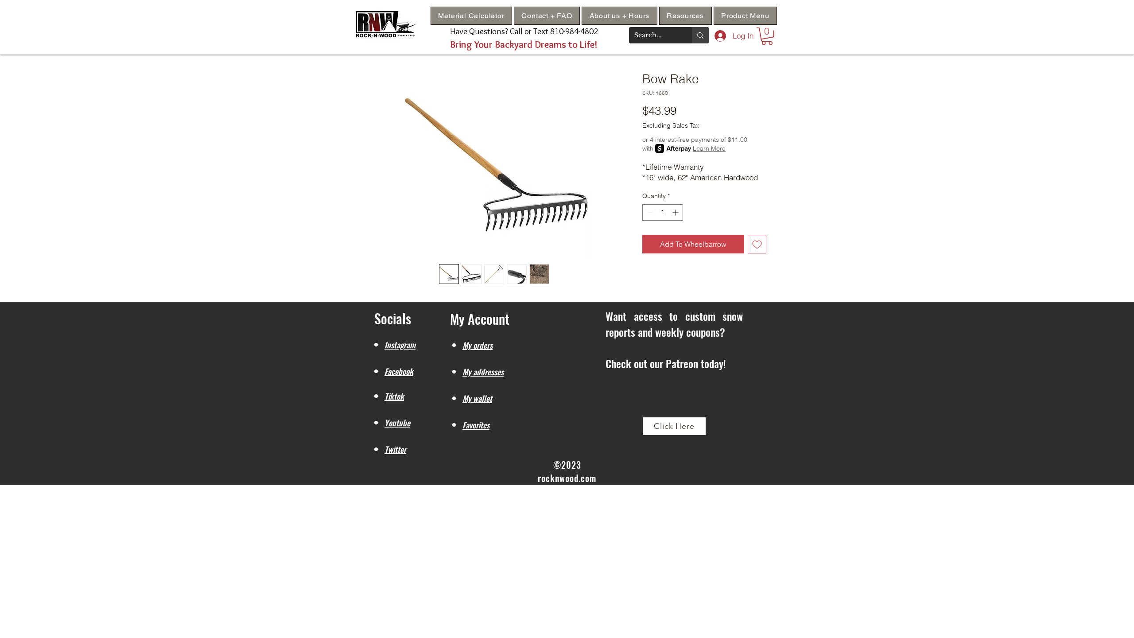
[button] (685, 16)
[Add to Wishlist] (757, 244)
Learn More (709, 148)
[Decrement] (649, 212)
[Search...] (700, 35)
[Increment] (676, 212)
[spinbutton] (663, 212)
